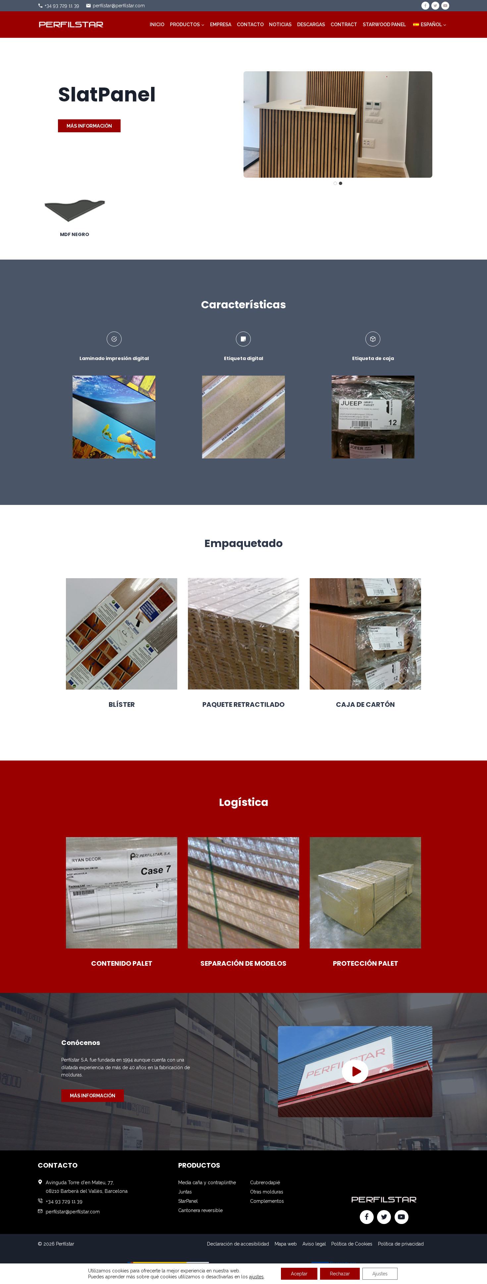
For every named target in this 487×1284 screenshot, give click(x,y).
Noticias (280, 24)
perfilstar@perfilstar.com (119, 5)
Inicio (157, 24)
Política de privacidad (401, 1244)
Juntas (185, 1191)
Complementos (267, 1201)
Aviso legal (314, 1244)
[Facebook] (425, 6)
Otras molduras (266, 1191)
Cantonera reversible (200, 1210)
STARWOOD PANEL (384, 24)
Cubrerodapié (265, 1182)
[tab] (335, 183)
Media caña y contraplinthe (207, 1182)
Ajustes (380, 1273)
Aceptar (299, 1273)
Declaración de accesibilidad (238, 1244)
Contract (344, 24)
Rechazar (340, 1273)
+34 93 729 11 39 (62, 5)
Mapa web (286, 1244)
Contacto (250, 24)
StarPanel (188, 1201)
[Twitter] (435, 6)
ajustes (256, 1276)
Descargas (311, 24)
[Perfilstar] (71, 24)
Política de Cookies (351, 1244)
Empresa (220, 24)
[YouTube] (445, 6)
